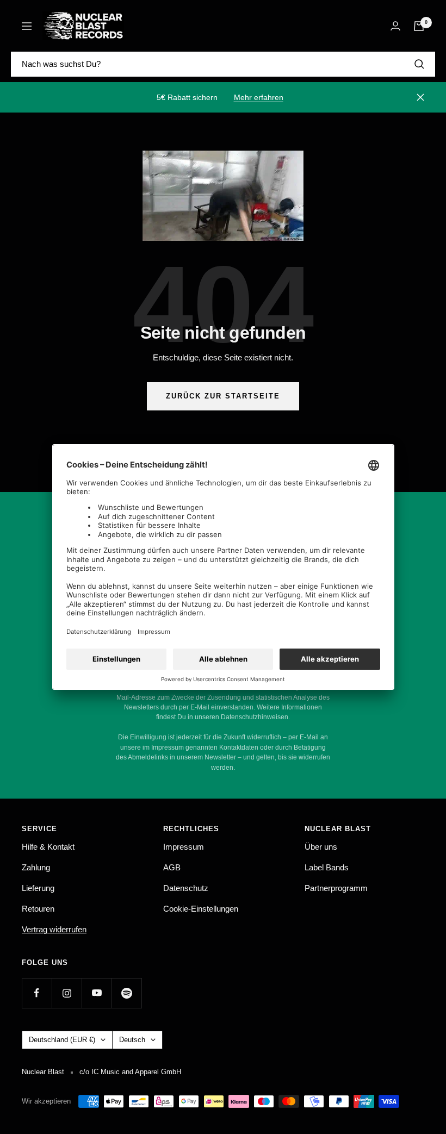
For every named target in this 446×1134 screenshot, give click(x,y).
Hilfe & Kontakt (48, 846)
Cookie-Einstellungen (200, 908)
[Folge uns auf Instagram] (67, 993)
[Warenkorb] (418, 26)
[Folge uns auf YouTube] (97, 993)
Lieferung (38, 888)
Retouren (38, 908)
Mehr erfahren (258, 97)
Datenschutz (185, 888)
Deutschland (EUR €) (62, 1040)
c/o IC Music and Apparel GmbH (130, 1072)
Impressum (183, 846)
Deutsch (132, 1040)
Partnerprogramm (336, 888)
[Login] (395, 25)
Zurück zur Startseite (223, 396)
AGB (172, 867)
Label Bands (327, 867)
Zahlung (36, 867)
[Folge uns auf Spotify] (126, 993)
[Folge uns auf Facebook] (37, 993)
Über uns (321, 846)
